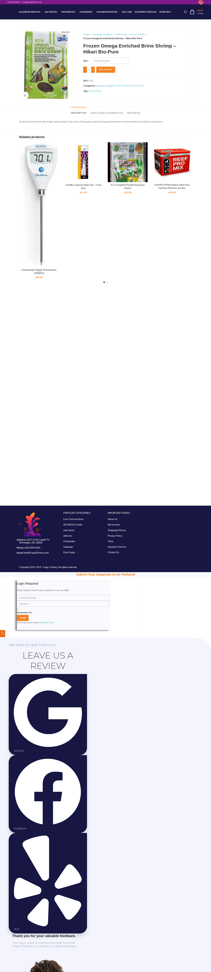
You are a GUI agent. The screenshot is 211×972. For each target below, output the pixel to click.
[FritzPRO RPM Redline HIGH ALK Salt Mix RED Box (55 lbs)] (172, 162)
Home (86, 34)
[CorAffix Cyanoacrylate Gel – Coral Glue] (83, 162)
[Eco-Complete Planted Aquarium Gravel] (128, 162)
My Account (114, 524)
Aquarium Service (117, 547)
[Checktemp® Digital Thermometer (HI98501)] (39, 204)
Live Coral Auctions (73, 519)
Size (85, 60)
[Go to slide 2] (107, 282)
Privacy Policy (115, 536)
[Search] (185, 12)
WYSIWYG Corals (72, 524)
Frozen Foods (137, 34)
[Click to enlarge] (25, 95)
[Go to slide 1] (104, 282)
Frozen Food (94, 91)
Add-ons (67, 536)
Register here (47, 622)
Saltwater (68, 547)
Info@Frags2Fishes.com (36, 553)
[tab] (78, 111)
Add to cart (105, 69)
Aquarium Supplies (102, 34)
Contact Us (113, 552)
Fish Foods (121, 34)
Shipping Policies (117, 530)
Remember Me (24, 612)
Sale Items (68, 530)
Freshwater (69, 541)
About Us (112, 519)
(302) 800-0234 (32, 547)
